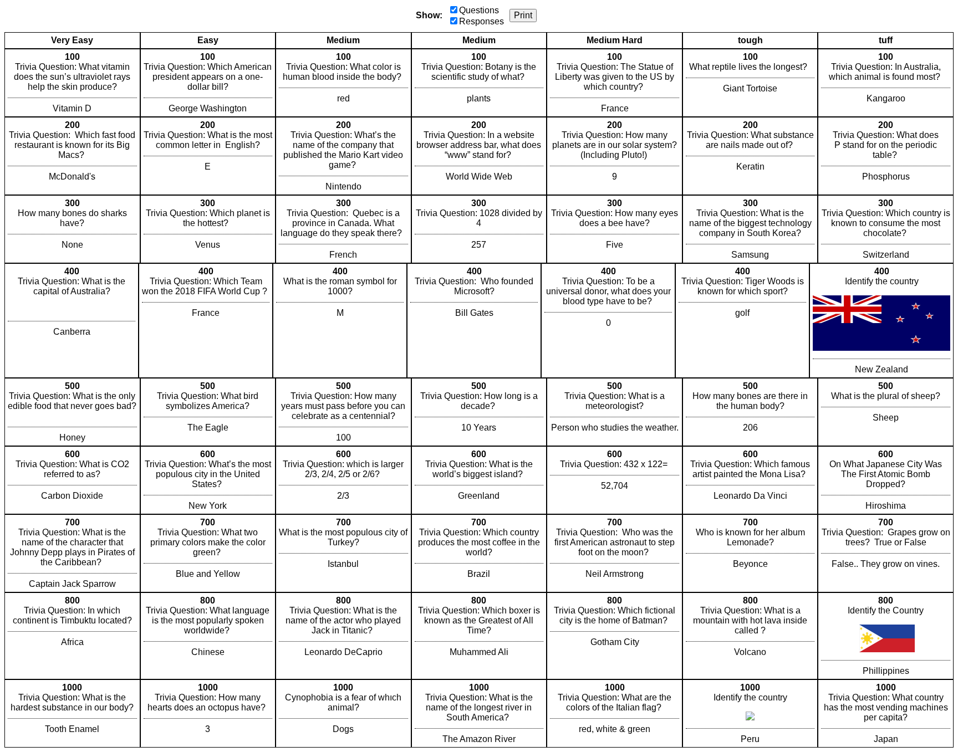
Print (523, 15)
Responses (481, 21)
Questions (479, 10)
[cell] (72, 83)
